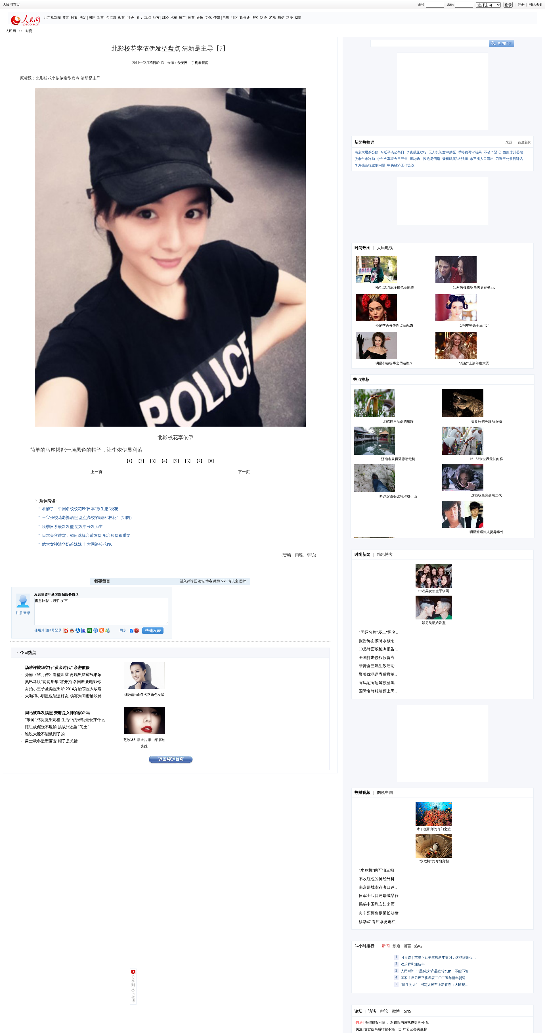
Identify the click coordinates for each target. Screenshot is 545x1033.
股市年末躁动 (365, 159)
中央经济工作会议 (400, 165)
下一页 (244, 472)
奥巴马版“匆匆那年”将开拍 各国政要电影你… (65, 682)
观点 (147, 18)
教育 (121, 18)
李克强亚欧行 (416, 152)
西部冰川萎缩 (513, 152)
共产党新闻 (52, 18)
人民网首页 (11, 5)
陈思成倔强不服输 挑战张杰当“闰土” (57, 727)
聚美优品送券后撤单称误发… (384, 674)
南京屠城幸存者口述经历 (381, 887)
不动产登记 (492, 152)
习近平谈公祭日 (392, 152)
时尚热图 (362, 248)
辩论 (384, 1011)
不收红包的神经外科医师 (381, 879)
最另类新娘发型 (434, 623)
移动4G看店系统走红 (377, 922)
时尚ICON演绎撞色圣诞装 (394, 287)
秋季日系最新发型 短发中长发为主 (72, 527)
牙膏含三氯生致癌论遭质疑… (384, 666)
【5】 (176, 461)
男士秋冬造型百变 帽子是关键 (51, 741)
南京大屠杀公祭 (366, 152)
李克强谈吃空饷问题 (370, 165)
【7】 (199, 461)
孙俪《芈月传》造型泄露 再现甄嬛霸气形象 (63, 675)
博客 (254, 18)
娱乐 (199, 18)
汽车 (173, 18)
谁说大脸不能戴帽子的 (45, 734)
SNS (224, 581)
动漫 (289, 18)
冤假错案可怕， (377, 1022)
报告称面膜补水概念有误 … (383, 641)
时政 (74, 18)
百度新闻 (524, 142)
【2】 (141, 461)
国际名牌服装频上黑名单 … (383, 691)
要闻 (65, 18)
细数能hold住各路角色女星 (144, 695)
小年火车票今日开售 (392, 159)
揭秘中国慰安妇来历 (377, 904)
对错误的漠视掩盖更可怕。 (410, 1022)
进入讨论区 (188, 581)
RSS (298, 18)
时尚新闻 (362, 554)
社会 (130, 18)
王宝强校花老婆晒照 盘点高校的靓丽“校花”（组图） (88, 518)
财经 (165, 18)
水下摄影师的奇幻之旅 (434, 829)
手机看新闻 (199, 63)
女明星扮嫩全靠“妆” (474, 325)
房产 (182, 18)
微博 (216, 581)
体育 (191, 18)
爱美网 (182, 63)
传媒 (216, 18)
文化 (208, 18)
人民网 (11, 31)
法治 (82, 18)
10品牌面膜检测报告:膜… (381, 649)
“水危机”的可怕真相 (434, 861)
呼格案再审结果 (470, 152)
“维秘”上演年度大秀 (474, 363)
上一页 (96, 472)
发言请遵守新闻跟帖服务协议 (56, 594)
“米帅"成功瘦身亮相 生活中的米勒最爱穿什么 (65, 720)
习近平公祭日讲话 (509, 159)
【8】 (211, 461)
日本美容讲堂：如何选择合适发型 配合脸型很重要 (86, 535)
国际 (92, 18)
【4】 (164, 461)
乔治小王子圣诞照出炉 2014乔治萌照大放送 (63, 689)
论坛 (201, 581)
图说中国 (385, 792)
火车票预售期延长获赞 (379, 913)
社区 (234, 18)
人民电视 (385, 248)
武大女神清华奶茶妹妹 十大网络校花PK (77, 544)
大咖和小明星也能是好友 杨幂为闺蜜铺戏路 (63, 696)
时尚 (29, 31)
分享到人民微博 (133, 989)
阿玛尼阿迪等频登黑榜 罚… (383, 683)
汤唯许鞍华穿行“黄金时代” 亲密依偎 (57, 667)
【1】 (130, 461)
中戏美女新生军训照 (433, 591)
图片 (139, 18)
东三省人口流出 (482, 159)
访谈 (263, 18)
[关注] (359, 1029)
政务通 (245, 18)
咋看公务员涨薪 (415, 1029)
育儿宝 (233, 581)
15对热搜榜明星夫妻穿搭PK (474, 287)
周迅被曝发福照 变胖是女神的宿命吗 (57, 713)
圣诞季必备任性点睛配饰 (394, 325)
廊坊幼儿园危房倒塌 (425, 159)
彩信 (281, 18)
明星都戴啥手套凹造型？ (394, 363)
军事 (100, 18)
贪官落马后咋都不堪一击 (383, 1029)
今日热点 (28, 652)
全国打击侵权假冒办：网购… (384, 658)
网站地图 (535, 5)
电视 (226, 18)
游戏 (272, 18)
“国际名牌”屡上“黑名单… (381, 632)
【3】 (153, 461)
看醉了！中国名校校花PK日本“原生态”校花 (80, 509)
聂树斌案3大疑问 (455, 159)
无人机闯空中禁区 (442, 152)
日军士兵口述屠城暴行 (379, 896)
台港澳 (111, 18)
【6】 (188, 461)
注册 (521, 5)
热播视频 (362, 792)
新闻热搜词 (364, 142)
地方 (156, 18)
